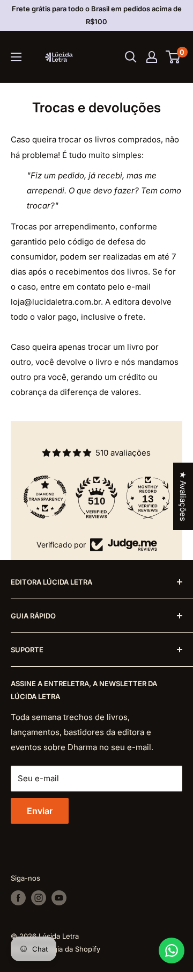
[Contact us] (171, 950)
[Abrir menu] (16, 57)
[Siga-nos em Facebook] (18, 897)
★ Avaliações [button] (183, 496)
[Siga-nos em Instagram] (38, 897)
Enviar (40, 810)
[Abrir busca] (131, 57)
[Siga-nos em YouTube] (58, 897)
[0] (173, 57)
